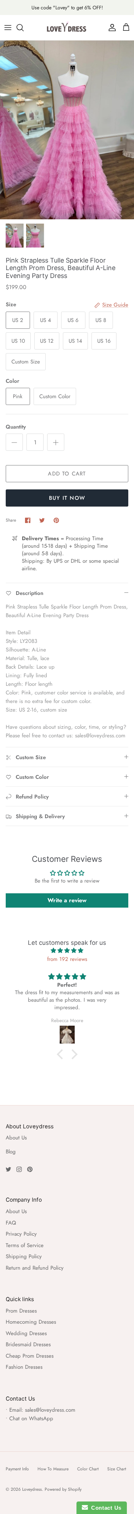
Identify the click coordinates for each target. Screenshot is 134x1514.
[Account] (110, 27)
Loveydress (32, 1489)
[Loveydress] (67, 27)
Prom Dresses (21, 1311)
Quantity (16, 427)
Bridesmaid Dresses (28, 1344)
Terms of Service (25, 1245)
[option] (67, 129)
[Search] (23, 27)
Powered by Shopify (63, 1489)
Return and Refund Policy (35, 1268)
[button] (61, 1054)
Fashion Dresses (24, 1367)
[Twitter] (8, 1169)
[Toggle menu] (8, 27)
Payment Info (17, 1469)
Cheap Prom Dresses (30, 1356)
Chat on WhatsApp (31, 1418)
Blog (11, 1152)
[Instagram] (19, 1169)
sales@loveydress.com (50, 1410)
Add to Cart (67, 474)
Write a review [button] (67, 900)
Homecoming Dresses (31, 1322)
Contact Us (104, 1508)
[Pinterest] (30, 1169)
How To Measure (53, 1469)
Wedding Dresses (26, 1333)
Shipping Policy (24, 1256)
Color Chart (88, 1469)
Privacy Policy (21, 1234)
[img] (67, 950)
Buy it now (67, 498)
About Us (16, 1138)
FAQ (11, 1223)
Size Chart (116, 1469)
